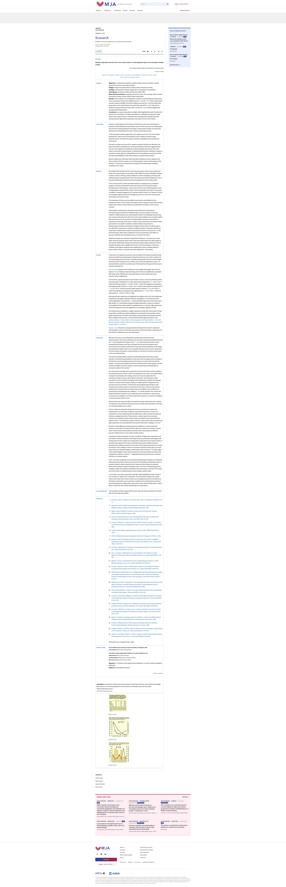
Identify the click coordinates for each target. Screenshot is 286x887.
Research (98, 28)
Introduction (111, 75)
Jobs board (143, 857)
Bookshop (132, 10)
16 (129, 367)
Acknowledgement (136, 75)
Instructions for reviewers (146, 850)
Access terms (137, 862)
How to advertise (144, 852)
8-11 (111, 342)
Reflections (175, 821)
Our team (122, 852)
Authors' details (153, 75)
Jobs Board (140, 10)
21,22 (130, 454)
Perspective (111, 801)
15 (113, 363)
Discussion (128, 75)
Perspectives (111, 821)
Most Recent (117, 10)
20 (160, 422)
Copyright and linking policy (148, 862)
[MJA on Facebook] (97, 854)
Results (122, 75)
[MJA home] (102, 848)
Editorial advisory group (126, 855)
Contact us (122, 850)
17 (137, 391)
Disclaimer (130, 862)
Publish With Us (185, 10)
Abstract (104, 75)
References (145, 75)
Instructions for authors (146, 847)
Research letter (144, 821)
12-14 (136, 342)
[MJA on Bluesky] (101, 854)
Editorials (173, 36)
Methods (117, 75)
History (122, 857)
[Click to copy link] (162, 51)
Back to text (112, 714)
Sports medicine (99, 30)
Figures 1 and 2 (113, 328)
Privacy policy (123, 862)
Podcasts (125, 10)
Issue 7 (103, 33)
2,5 (114, 163)
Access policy (143, 855)
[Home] (114, 4)
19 (118, 420)
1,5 (150, 449)
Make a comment (158, 673)
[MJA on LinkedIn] (105, 854)
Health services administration (178, 35)
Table (116, 272)
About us (122, 847)
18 (125, 395)
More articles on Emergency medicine (130, 77)
